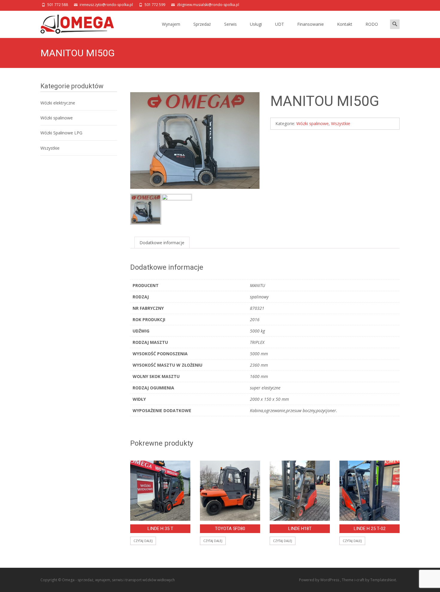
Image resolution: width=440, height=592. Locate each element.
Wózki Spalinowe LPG (61, 133)
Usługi (256, 24)
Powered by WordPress (319, 579)
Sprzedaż (202, 24)
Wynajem (171, 24)
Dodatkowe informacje (161, 242)
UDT (279, 24)
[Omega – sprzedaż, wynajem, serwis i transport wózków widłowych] (72, 23)
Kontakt (344, 24)
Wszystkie (340, 123)
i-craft (359, 579)
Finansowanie (310, 24)
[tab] (161, 242)
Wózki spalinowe (312, 123)
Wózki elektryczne (57, 103)
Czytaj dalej (143, 541)
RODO (371, 24)
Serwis (230, 24)
